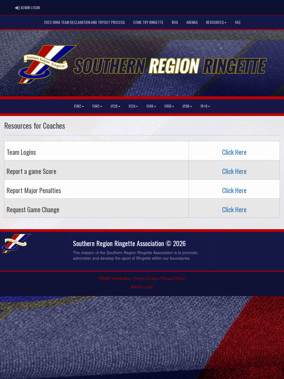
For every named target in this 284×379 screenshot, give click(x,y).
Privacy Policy (173, 278)
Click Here (234, 152)
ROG (175, 22)
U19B (185, 106)
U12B (114, 106)
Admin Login (142, 286)
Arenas (192, 22)
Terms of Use (145, 278)
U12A (132, 106)
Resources (215, 22)
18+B (204, 106)
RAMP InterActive (114, 278)
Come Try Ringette (148, 22)
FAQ (237, 22)
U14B (149, 106)
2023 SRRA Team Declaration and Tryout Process (84, 22)
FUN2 (77, 106)
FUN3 (96, 106)
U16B (167, 106)
